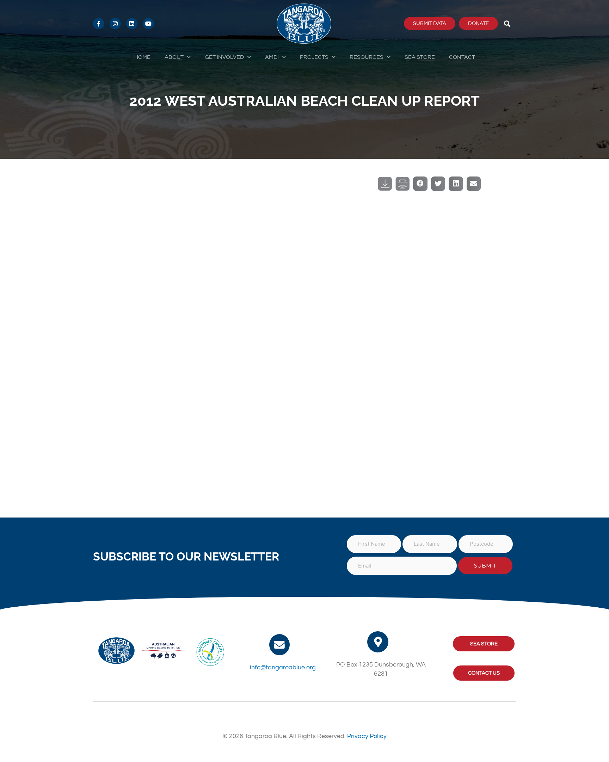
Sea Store (420, 57)
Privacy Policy (367, 736)
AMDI (272, 57)
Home (142, 57)
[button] (507, 23)
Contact (462, 57)
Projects (314, 57)
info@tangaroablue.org (283, 667)
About (174, 57)
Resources (366, 57)
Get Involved (224, 57)
